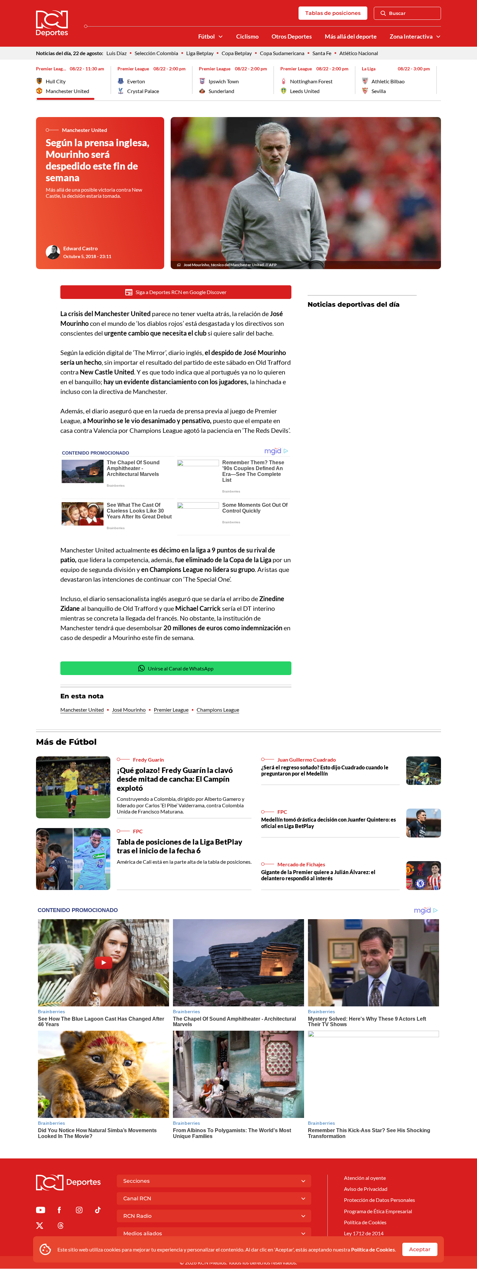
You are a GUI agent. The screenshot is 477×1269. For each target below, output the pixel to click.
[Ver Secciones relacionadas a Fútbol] (220, 37)
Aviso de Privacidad (365, 1189)
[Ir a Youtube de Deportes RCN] (40, 1211)
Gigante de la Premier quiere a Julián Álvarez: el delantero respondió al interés (318, 875)
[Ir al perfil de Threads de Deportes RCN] (61, 1227)
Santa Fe (321, 53)
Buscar (397, 13)
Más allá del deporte (351, 36)
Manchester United (82, 709)
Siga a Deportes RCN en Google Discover (181, 292)
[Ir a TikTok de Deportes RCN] (98, 1211)
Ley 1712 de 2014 (364, 1233)
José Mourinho (129, 709)
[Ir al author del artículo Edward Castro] (53, 252)
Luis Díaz (116, 53)
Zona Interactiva (411, 36)
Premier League (171, 709)
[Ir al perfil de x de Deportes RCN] (39, 1227)
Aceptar (420, 1249)
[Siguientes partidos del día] (436, 80)
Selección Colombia (156, 53)
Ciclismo (247, 36)
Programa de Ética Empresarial (378, 1211)
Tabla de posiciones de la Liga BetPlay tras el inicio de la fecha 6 (179, 846)
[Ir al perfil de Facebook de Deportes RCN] (59, 1211)
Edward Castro (80, 248)
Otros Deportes (292, 36)
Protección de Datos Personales (379, 1200)
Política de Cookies (373, 1249)
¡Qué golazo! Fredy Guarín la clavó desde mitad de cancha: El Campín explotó (175, 778)
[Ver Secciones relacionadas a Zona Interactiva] (438, 37)
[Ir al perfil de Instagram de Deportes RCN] (79, 1211)
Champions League (218, 709)
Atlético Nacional (358, 53)
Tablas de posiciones (333, 13)
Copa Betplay (237, 53)
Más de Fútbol (66, 742)
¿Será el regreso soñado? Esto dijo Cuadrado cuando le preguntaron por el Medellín (324, 770)
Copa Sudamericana (282, 53)
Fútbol (206, 36)
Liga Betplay (200, 53)
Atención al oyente (365, 1178)
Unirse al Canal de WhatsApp (181, 668)
